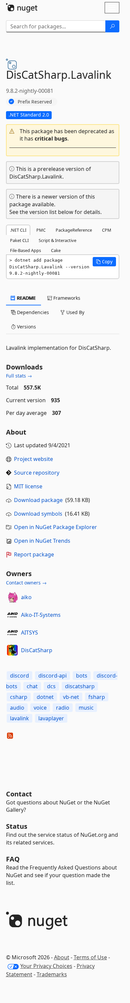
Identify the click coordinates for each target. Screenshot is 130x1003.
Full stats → (19, 375)
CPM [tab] (106, 230)
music (86, 707)
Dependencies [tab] (32, 312)
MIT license (28, 486)
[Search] (112, 26)
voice (40, 707)
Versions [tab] (26, 326)
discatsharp (80, 686)
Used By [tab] (74, 312)
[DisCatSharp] (12, 650)
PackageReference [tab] (74, 230)
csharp (18, 697)
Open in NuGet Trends (42, 540)
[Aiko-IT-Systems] (12, 615)
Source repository (36, 472)
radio (62, 707)
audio (17, 707)
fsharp (96, 697)
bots (81, 675)
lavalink (19, 718)
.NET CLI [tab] (18, 230)
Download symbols (38, 513)
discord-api (52, 675)
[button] (62, 135)
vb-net (71, 697)
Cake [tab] (56, 250)
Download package (38, 500)
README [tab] (26, 298)
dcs (51, 686)
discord (19, 675)
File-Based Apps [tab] (25, 250)
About (61, 957)
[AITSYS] (12, 632)
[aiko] (12, 597)
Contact (19, 793)
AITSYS (29, 632)
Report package (34, 554)
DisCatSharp (36, 650)
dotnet (45, 697)
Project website (33, 459)
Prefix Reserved (35, 101)
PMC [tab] (41, 230)
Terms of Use (90, 957)
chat (32, 686)
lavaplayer (51, 718)
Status (16, 826)
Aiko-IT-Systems (41, 614)
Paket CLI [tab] (19, 240)
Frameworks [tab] (66, 298)
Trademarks (52, 974)
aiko (26, 597)
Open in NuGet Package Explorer (55, 527)
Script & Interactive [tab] (57, 240)
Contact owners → (26, 582)
